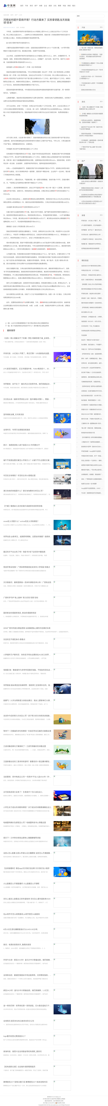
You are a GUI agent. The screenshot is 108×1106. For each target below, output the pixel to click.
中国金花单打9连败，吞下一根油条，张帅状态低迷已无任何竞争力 (92, 456)
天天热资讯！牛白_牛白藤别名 (90, 326)
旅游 (50, 6)
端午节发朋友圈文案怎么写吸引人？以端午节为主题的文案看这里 (27, 460)
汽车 (26, 6)
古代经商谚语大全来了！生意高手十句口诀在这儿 (22, 792)
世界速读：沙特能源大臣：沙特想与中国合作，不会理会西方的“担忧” (92, 317)
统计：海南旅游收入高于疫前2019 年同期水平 (21, 445)
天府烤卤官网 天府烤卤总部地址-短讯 (92, 330)
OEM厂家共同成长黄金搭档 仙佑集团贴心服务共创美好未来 (26, 628)
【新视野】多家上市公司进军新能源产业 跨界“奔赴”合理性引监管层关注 (92, 284)
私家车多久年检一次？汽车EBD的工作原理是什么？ (90, 77)
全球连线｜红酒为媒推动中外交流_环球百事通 (92, 391)
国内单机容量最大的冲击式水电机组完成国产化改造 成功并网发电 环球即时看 (92, 289)
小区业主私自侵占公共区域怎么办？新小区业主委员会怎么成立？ (91, 202)
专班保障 (84, 335)
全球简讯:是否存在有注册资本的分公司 (18, 1021)
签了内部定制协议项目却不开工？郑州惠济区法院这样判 (30, 326)
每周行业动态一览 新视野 (89, 483)
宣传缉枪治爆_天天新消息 (13, 414)
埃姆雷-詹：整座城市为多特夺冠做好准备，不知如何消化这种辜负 (27, 670)
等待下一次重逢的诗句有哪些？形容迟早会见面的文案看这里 (27, 731)
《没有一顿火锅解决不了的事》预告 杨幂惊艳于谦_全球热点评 (27, 338)
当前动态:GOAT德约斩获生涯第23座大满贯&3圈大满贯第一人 (92, 266)
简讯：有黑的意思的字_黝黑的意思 (17, 945)
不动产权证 (35, 314)
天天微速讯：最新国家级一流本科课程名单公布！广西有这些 (27, 582)
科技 (64, 6)
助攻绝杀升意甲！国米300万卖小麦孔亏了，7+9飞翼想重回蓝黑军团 (92, 446)
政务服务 (28, 314)
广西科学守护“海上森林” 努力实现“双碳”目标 (20, 598)
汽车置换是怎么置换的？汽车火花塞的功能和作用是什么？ (91, 64)
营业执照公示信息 (61, 1103)
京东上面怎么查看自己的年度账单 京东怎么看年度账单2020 (26, 899)
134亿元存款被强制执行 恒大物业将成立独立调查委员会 (30, 323)
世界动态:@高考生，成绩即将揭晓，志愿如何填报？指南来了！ (27, 536)
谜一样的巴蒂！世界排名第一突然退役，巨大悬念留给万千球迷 (27, 1006)
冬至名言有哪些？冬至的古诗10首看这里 (19, 475)
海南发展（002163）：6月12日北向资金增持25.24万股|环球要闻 (92, 321)
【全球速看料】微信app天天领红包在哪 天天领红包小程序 (26, 868)
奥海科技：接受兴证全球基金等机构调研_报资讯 (22, 1051)
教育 (59, 6)
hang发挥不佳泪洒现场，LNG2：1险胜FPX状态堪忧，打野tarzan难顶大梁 (92, 488)
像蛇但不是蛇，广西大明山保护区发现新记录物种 (92, 470)
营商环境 (15, 314)
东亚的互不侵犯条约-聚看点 (14, 639)
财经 (69, 6)
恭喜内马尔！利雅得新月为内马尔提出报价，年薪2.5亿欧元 (92, 409)
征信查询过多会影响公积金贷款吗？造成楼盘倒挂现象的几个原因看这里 (91, 195)
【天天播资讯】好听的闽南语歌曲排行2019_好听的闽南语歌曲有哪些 (92, 437)
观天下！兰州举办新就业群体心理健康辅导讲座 (22, 838)
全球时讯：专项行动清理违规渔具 (16, 430)
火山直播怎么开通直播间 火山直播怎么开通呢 (21, 884)
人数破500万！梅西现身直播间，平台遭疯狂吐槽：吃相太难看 (92, 442)
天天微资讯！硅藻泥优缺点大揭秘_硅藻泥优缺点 (92, 405)
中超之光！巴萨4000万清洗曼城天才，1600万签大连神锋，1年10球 (92, 349)
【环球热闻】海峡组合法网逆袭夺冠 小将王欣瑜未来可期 (92, 307)
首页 (21, 6)
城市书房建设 (50, 314)
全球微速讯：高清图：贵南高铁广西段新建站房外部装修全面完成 (92, 474)
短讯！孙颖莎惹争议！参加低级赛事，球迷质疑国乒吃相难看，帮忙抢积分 (92, 279)
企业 (45, 6)
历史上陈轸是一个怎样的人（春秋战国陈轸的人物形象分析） (92, 460)
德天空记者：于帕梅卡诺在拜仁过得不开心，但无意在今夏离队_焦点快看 (92, 419)
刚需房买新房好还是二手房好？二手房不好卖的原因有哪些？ (91, 189)
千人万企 (42, 314)
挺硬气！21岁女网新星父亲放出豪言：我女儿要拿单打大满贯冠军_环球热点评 (27, 700)
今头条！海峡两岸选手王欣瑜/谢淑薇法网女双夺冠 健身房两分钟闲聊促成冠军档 (92, 493)
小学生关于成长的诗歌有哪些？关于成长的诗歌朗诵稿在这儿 (27, 807)
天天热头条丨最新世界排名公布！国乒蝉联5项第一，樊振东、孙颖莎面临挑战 (27, 399)
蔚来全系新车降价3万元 (88, 90)
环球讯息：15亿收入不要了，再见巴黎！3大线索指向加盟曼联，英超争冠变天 (27, 353)
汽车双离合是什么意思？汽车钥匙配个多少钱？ (91, 84)
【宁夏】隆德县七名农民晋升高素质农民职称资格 (22, 506)
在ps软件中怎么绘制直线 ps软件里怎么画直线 (21, 914)
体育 (40, 6)
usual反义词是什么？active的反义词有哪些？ (21, 521)
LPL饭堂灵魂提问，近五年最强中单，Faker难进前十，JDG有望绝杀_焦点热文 (27, 369)
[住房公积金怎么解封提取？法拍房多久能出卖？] (90, 171)
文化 (54, 6)
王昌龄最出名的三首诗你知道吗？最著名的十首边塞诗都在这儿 (27, 761)
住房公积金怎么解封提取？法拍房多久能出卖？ (91, 182)
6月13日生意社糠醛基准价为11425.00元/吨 (20, 929)
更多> (101, 27)
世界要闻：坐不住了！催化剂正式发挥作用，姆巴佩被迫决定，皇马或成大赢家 (27, 384)
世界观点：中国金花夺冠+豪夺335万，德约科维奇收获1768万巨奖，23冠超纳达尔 (92, 275)
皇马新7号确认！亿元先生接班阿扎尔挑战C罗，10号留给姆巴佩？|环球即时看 (92, 372)
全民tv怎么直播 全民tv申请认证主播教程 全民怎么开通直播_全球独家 (27, 853)
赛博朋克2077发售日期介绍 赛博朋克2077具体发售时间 (25, 1082)
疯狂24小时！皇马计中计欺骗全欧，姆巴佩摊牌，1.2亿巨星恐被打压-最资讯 (27, 990)
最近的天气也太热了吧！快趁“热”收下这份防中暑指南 (24, 552)
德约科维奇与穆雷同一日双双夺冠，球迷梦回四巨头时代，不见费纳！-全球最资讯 (92, 303)
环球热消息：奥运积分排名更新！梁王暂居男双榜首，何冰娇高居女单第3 (92, 293)
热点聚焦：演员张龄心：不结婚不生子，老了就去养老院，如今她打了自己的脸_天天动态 (92, 344)
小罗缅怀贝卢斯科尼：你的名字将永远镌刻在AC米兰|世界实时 (27, 655)
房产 (36, 6)
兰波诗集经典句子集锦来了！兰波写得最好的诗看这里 (24, 746)
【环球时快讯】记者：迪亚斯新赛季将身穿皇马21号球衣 (92, 354)
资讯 (31, 6)
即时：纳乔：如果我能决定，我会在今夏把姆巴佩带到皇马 (92, 358)
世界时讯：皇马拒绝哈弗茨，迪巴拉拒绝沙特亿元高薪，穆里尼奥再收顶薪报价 (92, 363)
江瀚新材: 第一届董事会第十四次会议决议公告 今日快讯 (92, 423)
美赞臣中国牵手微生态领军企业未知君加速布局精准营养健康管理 (92, 465)
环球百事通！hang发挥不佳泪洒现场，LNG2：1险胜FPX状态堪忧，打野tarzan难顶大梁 (92, 451)
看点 (73, 6)
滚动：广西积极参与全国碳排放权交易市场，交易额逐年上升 (92, 479)
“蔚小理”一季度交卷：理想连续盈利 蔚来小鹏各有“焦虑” (90, 49)
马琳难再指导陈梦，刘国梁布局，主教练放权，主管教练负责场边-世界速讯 (92, 381)
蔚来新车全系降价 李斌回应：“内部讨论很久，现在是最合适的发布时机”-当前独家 (90, 56)
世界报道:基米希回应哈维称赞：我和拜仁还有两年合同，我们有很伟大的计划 (27, 685)
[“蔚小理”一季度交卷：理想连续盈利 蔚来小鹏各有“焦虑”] (90, 38)
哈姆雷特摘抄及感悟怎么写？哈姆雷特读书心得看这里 (24, 822)
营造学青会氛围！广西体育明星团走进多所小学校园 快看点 (26, 567)
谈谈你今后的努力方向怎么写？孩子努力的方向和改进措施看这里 (27, 716)
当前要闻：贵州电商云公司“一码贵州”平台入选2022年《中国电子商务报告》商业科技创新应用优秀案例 (27, 777)
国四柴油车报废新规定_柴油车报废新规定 (19, 613)
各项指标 (21, 314)
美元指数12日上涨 (86, 312)
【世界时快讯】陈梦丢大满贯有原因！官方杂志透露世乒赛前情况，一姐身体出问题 (92, 386)
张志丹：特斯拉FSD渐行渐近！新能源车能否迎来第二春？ (92, 340)
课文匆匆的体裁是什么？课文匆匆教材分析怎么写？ (23, 491)
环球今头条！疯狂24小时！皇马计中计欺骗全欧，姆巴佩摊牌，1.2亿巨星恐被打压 (27, 960)
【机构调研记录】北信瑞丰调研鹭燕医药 (19, 1067)
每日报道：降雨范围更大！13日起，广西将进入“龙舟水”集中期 (92, 400)
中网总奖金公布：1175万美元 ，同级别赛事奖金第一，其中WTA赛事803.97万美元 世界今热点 (92, 270)
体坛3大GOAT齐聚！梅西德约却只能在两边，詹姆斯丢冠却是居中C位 (92, 414)
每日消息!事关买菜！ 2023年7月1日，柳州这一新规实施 (92, 395)
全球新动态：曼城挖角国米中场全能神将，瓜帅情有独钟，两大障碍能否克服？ (27, 975)
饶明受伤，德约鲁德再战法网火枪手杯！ (92, 377)
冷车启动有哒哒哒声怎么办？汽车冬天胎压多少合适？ (91, 71)
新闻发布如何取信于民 (88, 432)
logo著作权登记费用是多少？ (14, 1036)
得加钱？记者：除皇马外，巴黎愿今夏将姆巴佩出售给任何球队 (92, 298)
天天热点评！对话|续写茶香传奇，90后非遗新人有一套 (92, 368)
